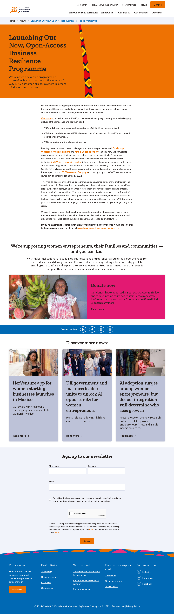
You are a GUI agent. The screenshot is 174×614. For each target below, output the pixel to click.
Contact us (110, 575)
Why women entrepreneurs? (83, 12)
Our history (46, 571)
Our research (111, 586)
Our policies (47, 587)
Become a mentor (82, 589)
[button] (82, 4)
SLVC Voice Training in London (66, 162)
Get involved (141, 12)
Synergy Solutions (60, 151)
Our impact (124, 12)
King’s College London (86, 151)
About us (157, 12)
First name (54, 466)
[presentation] (87, 514)
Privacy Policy (133, 606)
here (91, 529)
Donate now (17, 589)
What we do (107, 12)
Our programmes (49, 577)
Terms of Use (118, 606)
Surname (92, 466)
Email (52, 481)
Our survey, (47, 118)
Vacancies (46, 582)
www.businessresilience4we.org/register (98, 228)
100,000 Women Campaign (74, 172)
